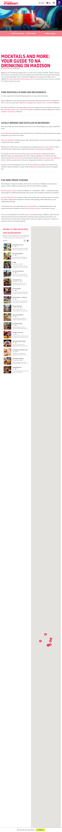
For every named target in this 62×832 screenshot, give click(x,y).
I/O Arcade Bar (28, 109)
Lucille (21, 109)
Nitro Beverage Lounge (8, 190)
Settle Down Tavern (10, 109)
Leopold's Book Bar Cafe (9, 197)
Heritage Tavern (31, 103)
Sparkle (38, 154)
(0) (49, 3)
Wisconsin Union (16, 158)
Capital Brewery (40, 149)
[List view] (24, 240)
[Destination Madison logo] (11, 3)
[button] (50, 645)
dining (11, 79)
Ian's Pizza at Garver (34, 208)
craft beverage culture (27, 79)
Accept (40, 830)
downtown (50, 103)
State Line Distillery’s (7, 140)
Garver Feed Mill (30, 206)
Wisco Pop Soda (28, 154)
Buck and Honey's (9, 112)
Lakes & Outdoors (17, 33)
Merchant (23, 103)
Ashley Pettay (6, 68)
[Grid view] (27, 240)
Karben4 (13, 154)
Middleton (50, 149)
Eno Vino (42, 103)
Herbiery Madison (33, 165)
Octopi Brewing (6, 133)
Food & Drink (31, 33)
